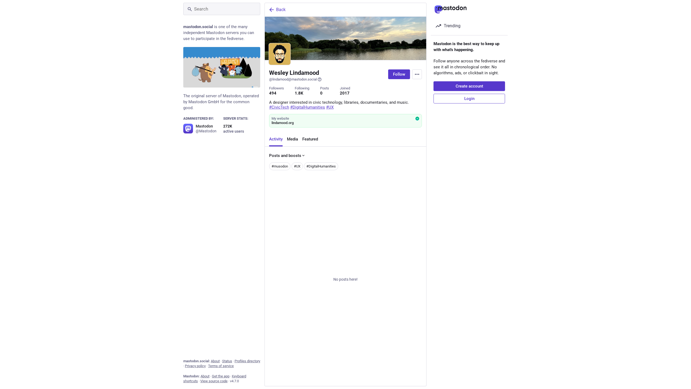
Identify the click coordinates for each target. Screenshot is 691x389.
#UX (297, 166)
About (215, 361)
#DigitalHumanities (321, 166)
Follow (399, 74)
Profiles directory (247, 361)
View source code (214, 381)
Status (227, 361)
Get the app (220, 376)
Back (281, 9)
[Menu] (417, 74)
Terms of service (221, 366)
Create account (469, 86)
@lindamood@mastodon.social (293, 79)
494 (272, 93)
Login (469, 98)
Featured (310, 139)
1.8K (299, 93)
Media (292, 139)
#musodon (280, 166)
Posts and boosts (285, 155)
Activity (276, 139)
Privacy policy (195, 366)
